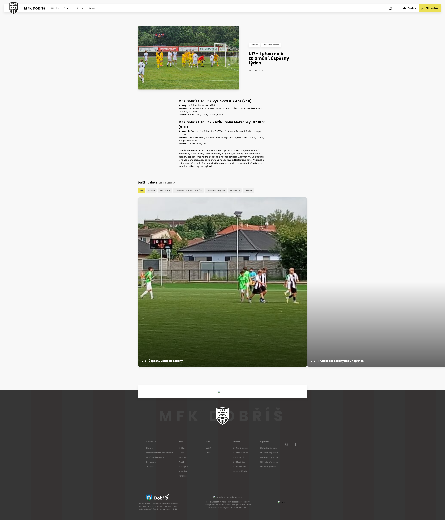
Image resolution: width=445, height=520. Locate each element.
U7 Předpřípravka (267, 466)
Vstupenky (184, 457)
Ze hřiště (254, 44)
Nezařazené (164, 190)
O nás (181, 452)
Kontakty (93, 8)
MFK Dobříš (34, 8)
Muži (208, 441)
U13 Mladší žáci (239, 466)
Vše (141, 190)
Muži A (208, 448)
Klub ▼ (80, 8)
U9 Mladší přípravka (268, 457)
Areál (181, 462)
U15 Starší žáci (239, 457)
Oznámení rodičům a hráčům (188, 190)
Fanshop (412, 8)
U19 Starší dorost (240, 448)
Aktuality (55, 8)
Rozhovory (235, 190)
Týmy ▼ (68, 8)
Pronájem (183, 466)
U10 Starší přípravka (268, 452)
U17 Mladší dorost (271, 44)
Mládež (236, 441)
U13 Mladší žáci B (240, 471)
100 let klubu (432, 8)
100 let (182, 448)
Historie (151, 190)
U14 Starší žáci (239, 462)
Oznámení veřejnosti (216, 190)
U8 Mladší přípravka (268, 462)
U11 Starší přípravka (268, 448)
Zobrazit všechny (168, 183)
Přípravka (264, 441)
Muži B (208, 452)
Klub (181, 441)
